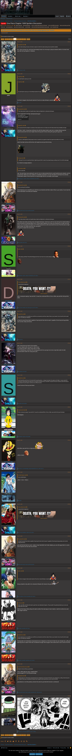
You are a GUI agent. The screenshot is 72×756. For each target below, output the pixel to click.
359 (17, 39)
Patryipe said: (21, 158)
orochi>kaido (27, 27)
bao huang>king (9, 27)
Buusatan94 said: (21, 109)
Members (25, 16)
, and (24, 436)
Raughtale (8, 653)
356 (9, 39)
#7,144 (69, 182)
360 (20, 39)
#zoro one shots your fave (65, 25)
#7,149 (69, 343)
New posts (3, 18)
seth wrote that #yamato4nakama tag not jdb (40, 27)
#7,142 (69, 73)
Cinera (8, 127)
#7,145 (69, 214)
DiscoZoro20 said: (22, 410)
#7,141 (69, 41)
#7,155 (69, 536)
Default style (4, 747)
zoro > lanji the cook (54, 27)
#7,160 (69, 696)
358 (15, 39)
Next (28, 39)
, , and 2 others (27, 660)
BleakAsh (8, 203)
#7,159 (69, 664)
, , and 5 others (28, 275)
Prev (3, 39)
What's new (17, 16)
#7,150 (69, 375)
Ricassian (8, 525)
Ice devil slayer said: (22, 475)
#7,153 (69, 472)
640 (25, 39)
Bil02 (8, 621)
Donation (10, 16)
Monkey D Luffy (8, 461)
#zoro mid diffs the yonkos (53, 25)
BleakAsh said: (21, 314)
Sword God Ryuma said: (23, 666)
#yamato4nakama (26, 25)
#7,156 (69, 568)
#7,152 (69, 440)
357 (12, 39)
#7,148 (69, 311)
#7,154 (69, 504)
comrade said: (21, 168)
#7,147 (69, 279)
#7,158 (69, 632)
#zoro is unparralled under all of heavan (39, 25)
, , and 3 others (28, 307)
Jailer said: (20, 249)
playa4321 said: (21, 125)
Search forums (9, 18)
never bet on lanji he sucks (19, 27)
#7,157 (69, 600)
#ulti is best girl (19, 25)
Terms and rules (56, 747)
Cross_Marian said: (22, 282)
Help (68, 747)
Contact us (49, 747)
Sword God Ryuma (8, 396)
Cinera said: (20, 603)
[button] (13, 16)
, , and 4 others (29, 178)
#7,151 (69, 407)
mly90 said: (20, 76)
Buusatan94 (8, 63)
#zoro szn (3, 27)
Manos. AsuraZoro (8, 364)
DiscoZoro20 (8, 300)
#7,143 (69, 106)
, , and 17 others (27, 731)
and (26, 210)
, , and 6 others (26, 532)
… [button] (7, 39)
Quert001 (8, 235)
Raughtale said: (21, 44)
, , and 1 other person (31, 468)
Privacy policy (63, 747)
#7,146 (69, 246)
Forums (4, 16)
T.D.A (8, 717)
